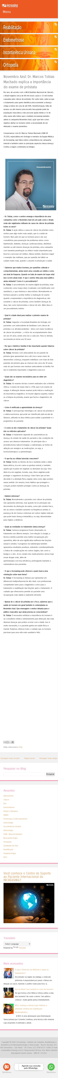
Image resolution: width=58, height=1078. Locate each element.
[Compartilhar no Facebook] (12, 742)
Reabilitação (8, 849)
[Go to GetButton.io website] (6, 1072)
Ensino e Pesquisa (11, 811)
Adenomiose (8, 796)
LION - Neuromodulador (13, 834)
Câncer (6, 800)
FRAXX (6, 815)
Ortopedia (7, 842)
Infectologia (8, 830)
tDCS (5, 857)
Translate (22, 948)
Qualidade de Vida (11, 846)
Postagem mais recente (10, 758)
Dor (5, 803)
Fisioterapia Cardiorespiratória (15, 819)
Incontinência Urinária (12, 826)
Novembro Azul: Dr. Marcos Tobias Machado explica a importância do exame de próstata (29, 82)
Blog (20, 747)
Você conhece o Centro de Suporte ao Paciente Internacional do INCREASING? (27, 876)
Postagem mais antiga (48, 758)
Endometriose (9, 807)
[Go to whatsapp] (51, 1066)
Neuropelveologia (10, 838)
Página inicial (29, 758)
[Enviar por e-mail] (4, 742)
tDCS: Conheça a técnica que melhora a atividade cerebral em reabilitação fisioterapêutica (31, 1008)
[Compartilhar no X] (10, 742)
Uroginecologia (10, 853)
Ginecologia (8, 823)
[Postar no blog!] (7, 742)
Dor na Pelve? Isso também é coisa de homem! (34, 989)
